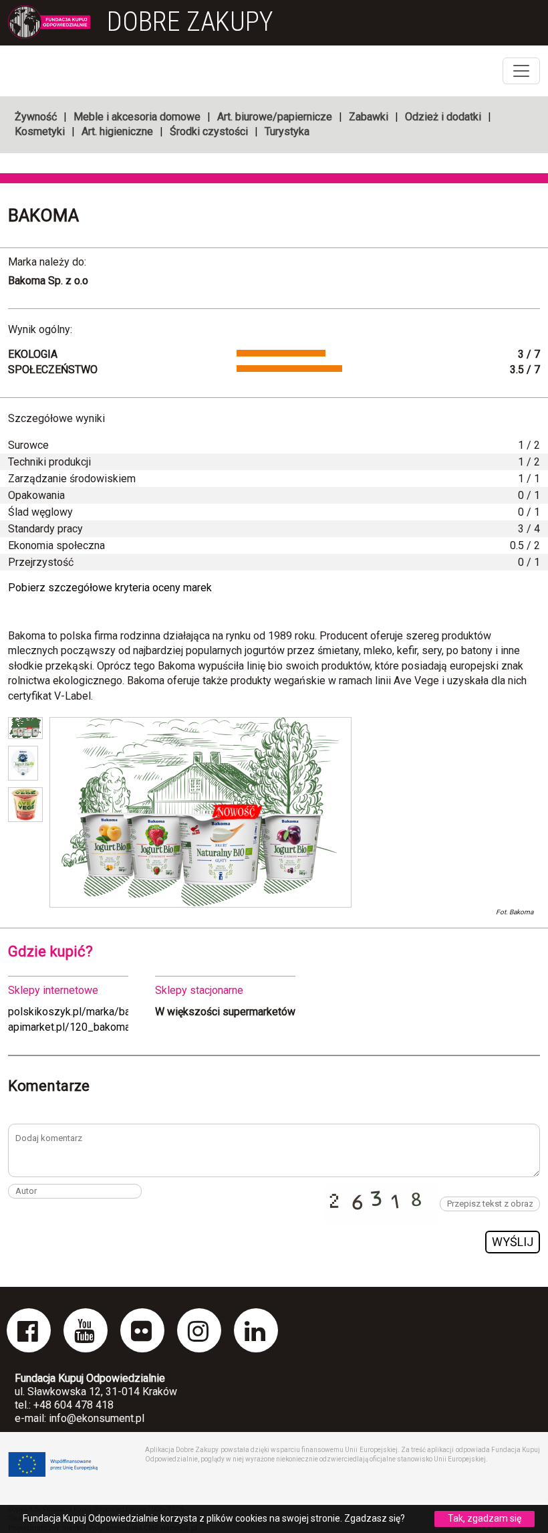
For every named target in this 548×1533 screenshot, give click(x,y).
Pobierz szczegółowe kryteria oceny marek (110, 587)
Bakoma (43, 215)
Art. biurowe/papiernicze (274, 116)
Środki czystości (209, 131)
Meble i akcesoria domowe (137, 116)
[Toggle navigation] (521, 71)
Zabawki (368, 116)
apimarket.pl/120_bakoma (69, 1027)
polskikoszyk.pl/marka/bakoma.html (93, 1011)
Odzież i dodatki (443, 116)
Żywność (36, 116)
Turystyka (287, 131)
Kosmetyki (40, 131)
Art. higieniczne (117, 131)
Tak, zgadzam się (484, 1518)
